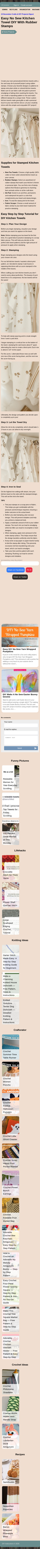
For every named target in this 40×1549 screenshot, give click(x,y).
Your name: (8, 722)
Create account (26, 5)
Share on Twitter (20, 577)
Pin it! (29, 570)
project (19, 560)
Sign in (16, 5)
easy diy (14, 560)
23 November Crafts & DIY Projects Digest (17, 14)
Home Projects (8, 32)
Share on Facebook (16, 570)
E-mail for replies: (10, 729)
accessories (5, 560)
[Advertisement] (20, 56)
